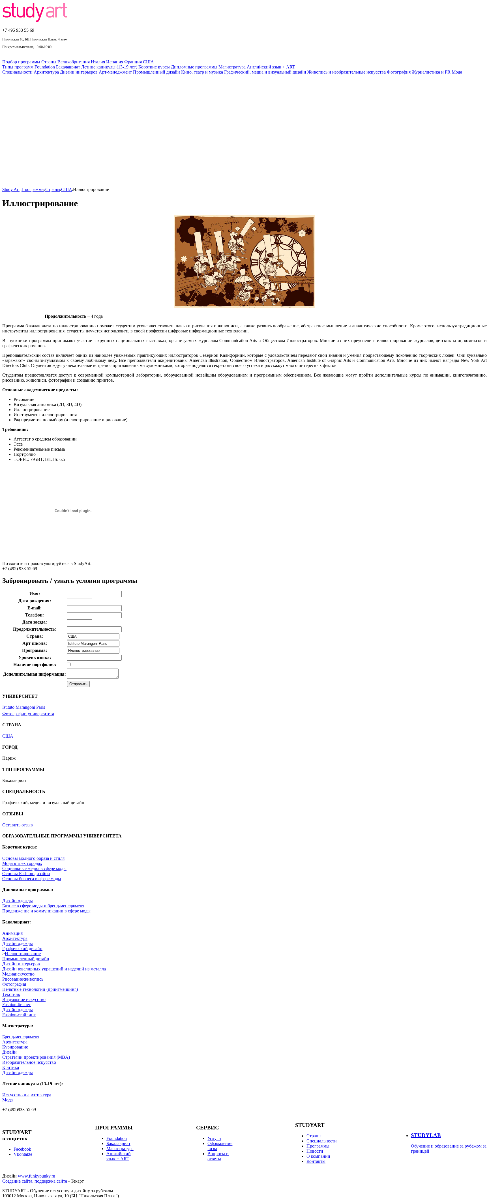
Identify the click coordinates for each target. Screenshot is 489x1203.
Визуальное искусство (24, 999)
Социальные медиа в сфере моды (34, 868)
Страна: (34, 636)
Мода (457, 72)
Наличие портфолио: (34, 664)
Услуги (214, 1138)
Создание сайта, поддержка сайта (34, 1181)
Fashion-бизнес (16, 1004)
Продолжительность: (34, 629)
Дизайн (9, 1052)
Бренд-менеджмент (20, 1036)
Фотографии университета (28, 713)
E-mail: (34, 607)
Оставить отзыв (17, 824)
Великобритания (73, 61)
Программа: (34, 650)
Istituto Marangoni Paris (23, 707)
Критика (10, 1067)
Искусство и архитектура (26, 1094)
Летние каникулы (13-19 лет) (109, 67)
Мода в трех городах (22, 863)
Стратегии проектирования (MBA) (36, 1057)
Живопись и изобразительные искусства (346, 72)
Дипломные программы (194, 67)
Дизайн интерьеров (79, 72)
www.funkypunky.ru (36, 1176)
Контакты (315, 1161)
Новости (314, 1151)
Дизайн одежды (17, 900)
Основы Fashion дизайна (26, 873)
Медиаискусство (18, 974)
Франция (133, 61)
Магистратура (232, 67)
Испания (114, 61)
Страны (48, 61)
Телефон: (34, 615)
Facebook (22, 1149)
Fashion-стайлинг (19, 1014)
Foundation (45, 67)
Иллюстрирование (23, 953)
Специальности (17, 72)
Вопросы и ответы (218, 1156)
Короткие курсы (154, 67)
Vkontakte (23, 1154)
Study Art (11, 189)
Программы (33, 189)
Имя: (34, 593)
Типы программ (17, 67)
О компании (318, 1156)
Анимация (12, 933)
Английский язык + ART (271, 67)
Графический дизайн (22, 948)
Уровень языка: (34, 657)
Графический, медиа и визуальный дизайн (265, 72)
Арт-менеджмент (115, 72)
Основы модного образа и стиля (33, 858)
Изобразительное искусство (29, 1062)
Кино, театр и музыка (202, 72)
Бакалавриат (68, 67)
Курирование (15, 1047)
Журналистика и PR (431, 72)
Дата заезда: (34, 622)
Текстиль (11, 994)
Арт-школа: (34, 643)
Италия (98, 61)
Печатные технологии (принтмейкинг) (40, 989)
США (148, 61)
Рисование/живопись (22, 979)
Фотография (399, 72)
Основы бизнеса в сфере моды (31, 878)
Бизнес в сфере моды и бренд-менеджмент (43, 905)
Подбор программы (21, 61)
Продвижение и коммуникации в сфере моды (46, 910)
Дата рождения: (34, 600)
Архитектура (46, 72)
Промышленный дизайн (156, 72)
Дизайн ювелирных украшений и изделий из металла (54, 968)
